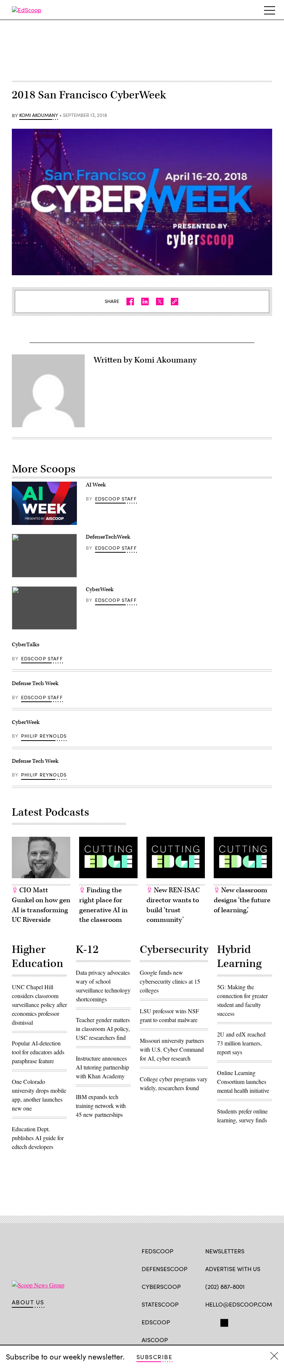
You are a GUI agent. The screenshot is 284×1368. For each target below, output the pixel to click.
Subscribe (154, 1357)
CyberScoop (161, 1286)
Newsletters (224, 1251)
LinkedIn (238, 1321)
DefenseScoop (164, 1269)
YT (263, 1321)
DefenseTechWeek (108, 536)
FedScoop (157, 1251)
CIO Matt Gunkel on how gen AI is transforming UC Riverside (41, 905)
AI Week (96, 484)
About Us (28, 1302)
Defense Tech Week (35, 683)
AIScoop (155, 1340)
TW (223, 1321)
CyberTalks (25, 644)
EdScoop (156, 1322)
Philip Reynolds (44, 735)
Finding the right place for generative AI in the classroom (103, 905)
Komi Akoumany (38, 115)
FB (208, 1321)
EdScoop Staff (116, 498)
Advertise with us (232, 1269)
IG (249, 1321)
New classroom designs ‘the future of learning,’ (242, 900)
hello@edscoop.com (238, 1304)
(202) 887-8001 (225, 1286)
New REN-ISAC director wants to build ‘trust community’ (173, 905)
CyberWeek (100, 589)
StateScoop (160, 1304)
